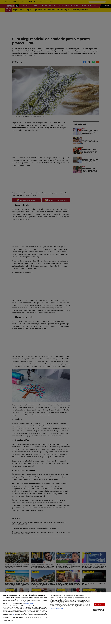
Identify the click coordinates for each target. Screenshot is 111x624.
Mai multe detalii (29, 603)
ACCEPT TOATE (99, 604)
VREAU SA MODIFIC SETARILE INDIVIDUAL (99, 609)
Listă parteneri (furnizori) (56, 608)
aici (13, 614)
